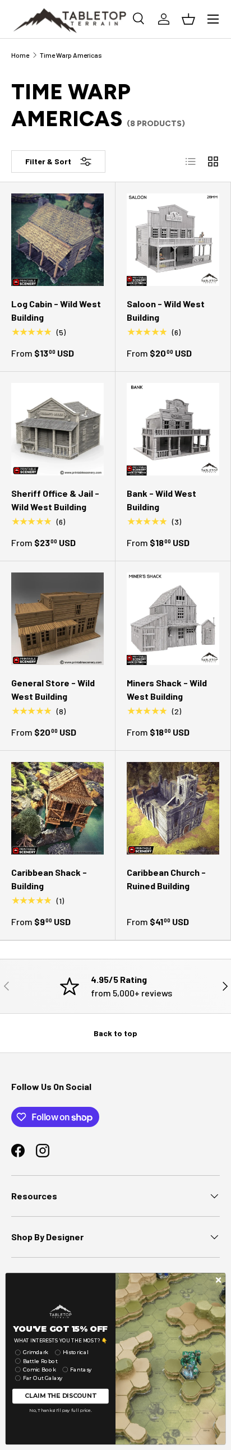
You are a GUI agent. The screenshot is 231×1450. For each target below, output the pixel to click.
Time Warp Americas (71, 55)
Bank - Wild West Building (161, 500)
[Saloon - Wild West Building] (173, 239)
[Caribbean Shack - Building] (57, 808)
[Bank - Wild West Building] (173, 429)
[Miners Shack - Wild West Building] (173, 618)
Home (20, 55)
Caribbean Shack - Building (49, 879)
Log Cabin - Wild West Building (56, 310)
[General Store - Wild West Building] (57, 618)
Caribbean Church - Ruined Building (166, 879)
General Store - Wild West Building (53, 689)
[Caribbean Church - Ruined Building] (173, 808)
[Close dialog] (218, 1280)
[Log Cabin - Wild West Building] (57, 239)
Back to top (115, 1033)
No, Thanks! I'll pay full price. (60, 1409)
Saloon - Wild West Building (166, 310)
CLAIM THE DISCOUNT (60, 1396)
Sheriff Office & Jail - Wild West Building (55, 500)
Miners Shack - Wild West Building (167, 689)
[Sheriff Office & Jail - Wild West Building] (57, 429)
